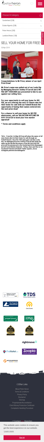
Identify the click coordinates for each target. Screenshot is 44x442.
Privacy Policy (22, 395)
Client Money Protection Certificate (22, 405)
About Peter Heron (22, 389)
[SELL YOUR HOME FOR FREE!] (22, 65)
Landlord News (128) (9, 36)
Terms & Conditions (22, 392)
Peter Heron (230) (8, 31)
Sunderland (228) (8, 20)
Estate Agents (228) (9, 26)
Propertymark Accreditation (22, 403)
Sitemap (22, 400)
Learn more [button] (9, 431)
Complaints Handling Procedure (22, 408)
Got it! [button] (22, 438)
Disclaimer (22, 397)
